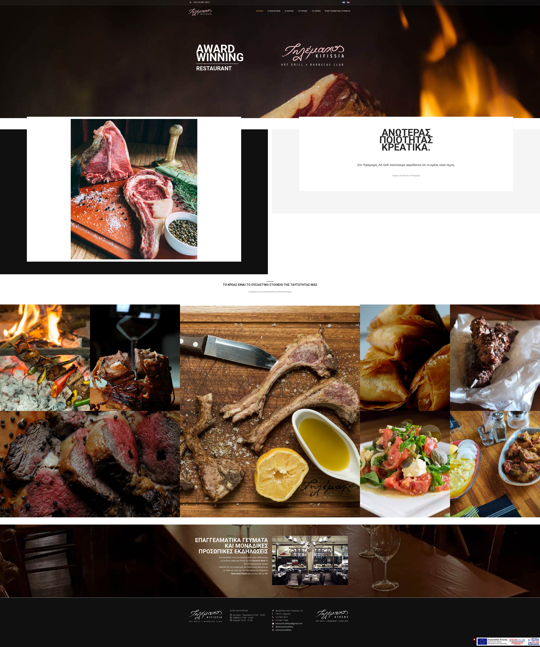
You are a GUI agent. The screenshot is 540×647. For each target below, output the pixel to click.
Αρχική (259, 11)
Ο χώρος (289, 11)
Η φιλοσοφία (273, 11)
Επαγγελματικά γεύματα (337, 11)
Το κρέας (302, 11)
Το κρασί (316, 11)
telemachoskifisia (283, 630)
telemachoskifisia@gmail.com (288, 623)
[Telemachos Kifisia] (200, 12)
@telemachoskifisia (284, 626)
